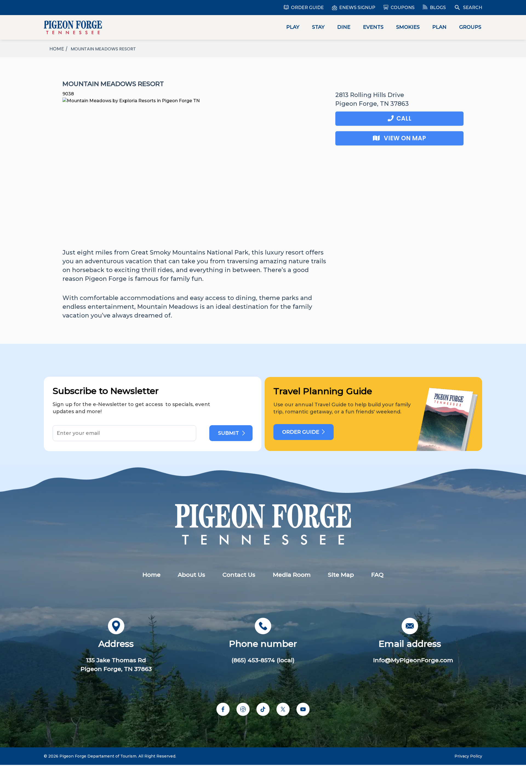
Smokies (408, 27)
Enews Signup (357, 7)
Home (151, 574)
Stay (318, 27)
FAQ (377, 574)
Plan (439, 27)
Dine (343, 27)
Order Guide (307, 7)
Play (292, 27)
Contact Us (238, 574)
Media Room (292, 574)
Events (373, 27)
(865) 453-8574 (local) (263, 660)
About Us (191, 574)
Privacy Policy (468, 756)
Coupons (402, 7)
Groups (470, 27)
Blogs (438, 7)
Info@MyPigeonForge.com (413, 660)
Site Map (341, 574)
